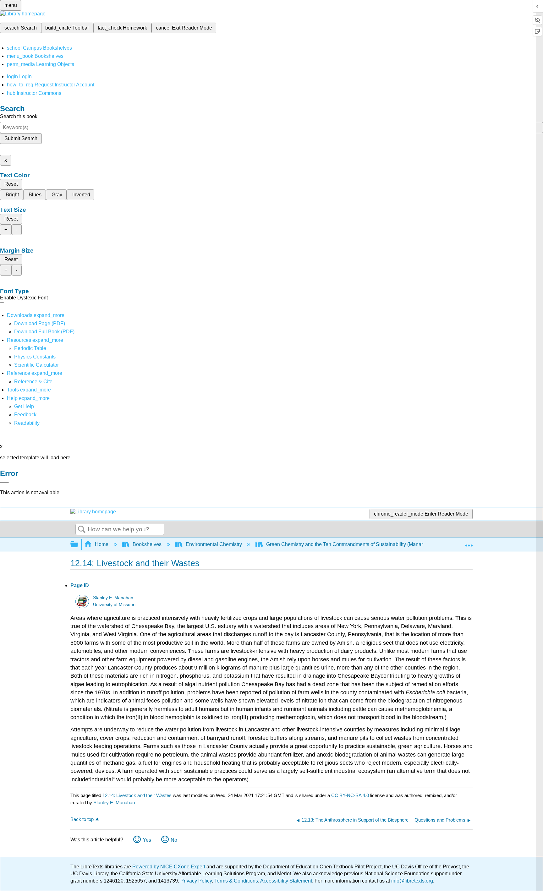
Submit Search (20, 138)
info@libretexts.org (411, 880)
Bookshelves (147, 544)
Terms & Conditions (236, 880)
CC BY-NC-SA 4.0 (350, 795)
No (174, 840)
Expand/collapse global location (469, 542)
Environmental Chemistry (213, 544)
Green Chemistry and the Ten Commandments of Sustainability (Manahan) (349, 544)
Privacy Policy (196, 880)
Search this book (18, 116)
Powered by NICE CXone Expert (169, 866)
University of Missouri (114, 604)
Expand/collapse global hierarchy (78, 544)
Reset (11, 184)
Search (81, 529)
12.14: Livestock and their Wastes (137, 795)
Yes (147, 840)
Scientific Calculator (36, 365)
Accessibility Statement (286, 880)
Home (102, 544)
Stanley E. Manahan (113, 597)
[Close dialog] (4, 482)
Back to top (82, 819)
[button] (25, 414)
